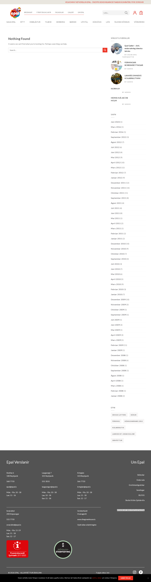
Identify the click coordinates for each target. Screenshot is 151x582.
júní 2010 (115, 269)
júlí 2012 (115, 147)
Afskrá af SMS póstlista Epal (131, 510)
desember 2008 (118, 355)
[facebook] (139, 572)
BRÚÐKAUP (28, 12)
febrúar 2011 (117, 233)
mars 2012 (116, 167)
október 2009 (117, 309)
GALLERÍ (71, 12)
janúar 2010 (116, 294)
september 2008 (118, 370)
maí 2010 (115, 274)
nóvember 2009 (118, 304)
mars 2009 (116, 340)
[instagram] (133, 572)
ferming (116, 421)
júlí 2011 (115, 208)
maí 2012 (115, 157)
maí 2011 (115, 218)
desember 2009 (118, 299)
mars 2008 (116, 386)
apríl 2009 (116, 335)
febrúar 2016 (117, 132)
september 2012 (118, 137)
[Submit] (105, 50)
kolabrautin (118, 427)
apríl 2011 (116, 223)
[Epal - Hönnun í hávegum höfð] (15, 13)
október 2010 (117, 254)
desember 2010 (118, 243)
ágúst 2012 (116, 142)
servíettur (117, 440)
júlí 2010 (115, 264)
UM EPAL (81, 12)
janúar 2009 (116, 350)
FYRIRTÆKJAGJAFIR (44, 12)
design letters (119, 415)
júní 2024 (115, 122)
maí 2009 (115, 330)
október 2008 (117, 365)
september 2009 (118, 315)
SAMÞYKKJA (125, 578)
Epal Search (116, 12)
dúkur (133, 415)
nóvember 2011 (118, 188)
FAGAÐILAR (59, 12)
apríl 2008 (116, 381)
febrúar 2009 (117, 345)
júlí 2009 (115, 320)
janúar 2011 (116, 238)
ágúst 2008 (116, 375)
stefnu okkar (96, 578)
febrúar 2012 (117, 172)
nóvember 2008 (118, 360)
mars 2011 (116, 228)
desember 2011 (118, 183)
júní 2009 (115, 325)
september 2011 (118, 198)
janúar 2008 (116, 396)
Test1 (127, 12)
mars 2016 (116, 127)
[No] (148, 579)
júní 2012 (115, 152)
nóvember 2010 (118, 249)
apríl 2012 (116, 162)
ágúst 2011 (116, 203)
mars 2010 (116, 284)
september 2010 (118, 259)
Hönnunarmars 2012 (134, 421)
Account (135, 13)
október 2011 (117, 193)
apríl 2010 (116, 279)
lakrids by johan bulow (123, 434)
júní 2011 (115, 213)
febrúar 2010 (117, 289)
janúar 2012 (116, 178)
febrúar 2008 (117, 391)
